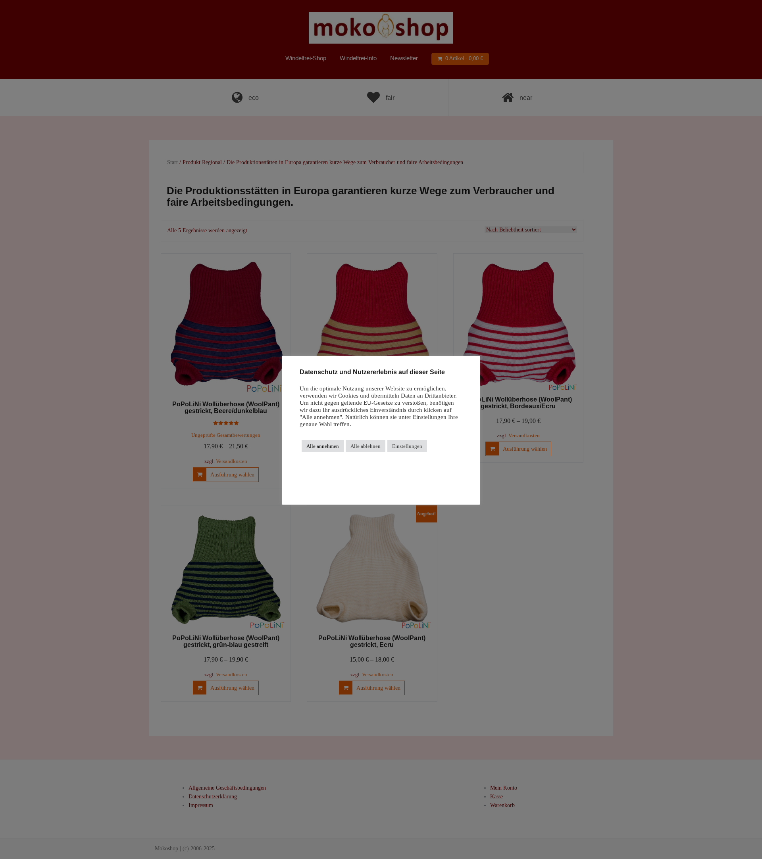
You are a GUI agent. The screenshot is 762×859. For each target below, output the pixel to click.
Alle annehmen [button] (322, 446)
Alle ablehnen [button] (365, 446)
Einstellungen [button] (407, 446)
